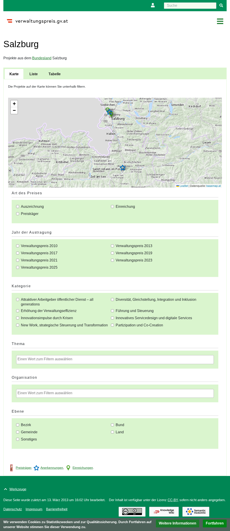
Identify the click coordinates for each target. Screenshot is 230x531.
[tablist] (115, 73)
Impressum (34, 509)
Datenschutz (12, 509)
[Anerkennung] (36, 467)
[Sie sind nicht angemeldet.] (153, 5)
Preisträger (23, 467)
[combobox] (115, 359)
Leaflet (183, 186)
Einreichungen (83, 467)
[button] (111, 114)
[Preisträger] (11, 467)
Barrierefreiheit (56, 509)
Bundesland (41, 58)
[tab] (14, 74)
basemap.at (213, 186)
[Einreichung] (68, 467)
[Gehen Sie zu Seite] (221, 5)
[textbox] (116, 359)
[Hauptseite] (39, 19)
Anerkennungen (51, 467)
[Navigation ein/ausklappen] (220, 21)
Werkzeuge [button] (17, 489)
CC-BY (173, 500)
